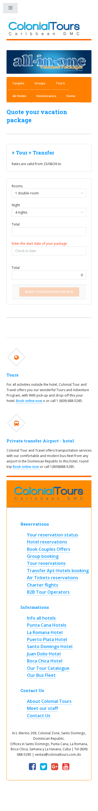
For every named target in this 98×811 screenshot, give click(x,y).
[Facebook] (32, 766)
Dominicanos (46, 96)
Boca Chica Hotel (44, 661)
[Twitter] (43, 766)
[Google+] (54, 766)
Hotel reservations (47, 542)
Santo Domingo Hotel (49, 646)
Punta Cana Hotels (46, 625)
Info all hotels (41, 618)
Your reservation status (52, 535)
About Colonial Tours (49, 701)
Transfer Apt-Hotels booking (58, 571)
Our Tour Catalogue (48, 668)
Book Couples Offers (48, 549)
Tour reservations (46, 563)
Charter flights (42, 585)
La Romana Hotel (45, 632)
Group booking (43, 556)
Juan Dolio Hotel (44, 654)
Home (70, 96)
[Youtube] (65, 766)
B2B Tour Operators (48, 592)
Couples (18, 83)
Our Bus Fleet (41, 675)
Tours (60, 83)
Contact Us (38, 716)
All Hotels (19, 96)
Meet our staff (42, 708)
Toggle (10, 9)
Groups (40, 83)
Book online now (29, 400)
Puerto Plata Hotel (47, 639)
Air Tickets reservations (52, 578)
